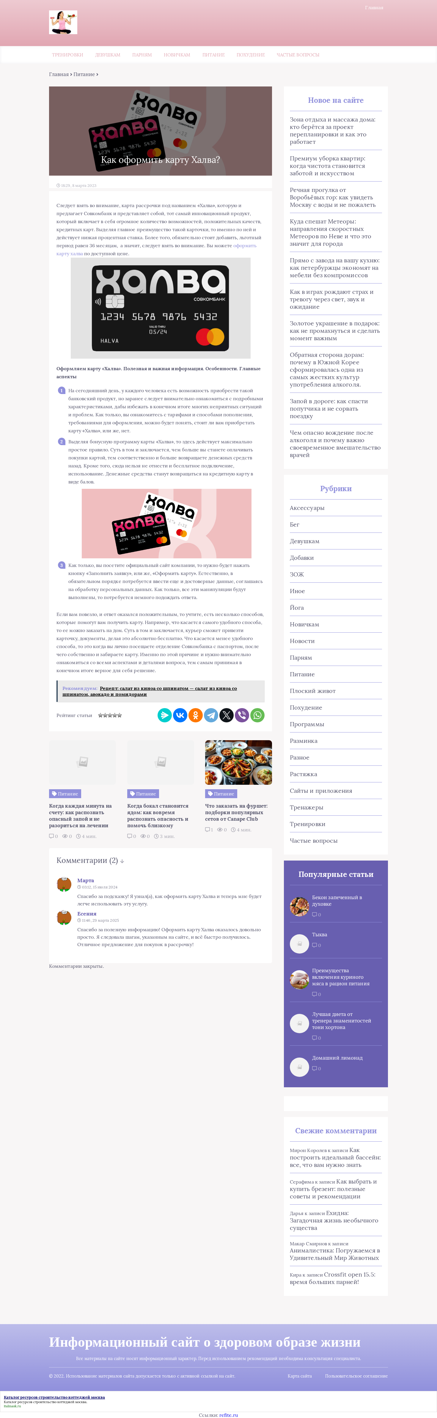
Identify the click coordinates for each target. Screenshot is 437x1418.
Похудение (251, 55)
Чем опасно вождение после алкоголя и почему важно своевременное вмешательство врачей (335, 444)
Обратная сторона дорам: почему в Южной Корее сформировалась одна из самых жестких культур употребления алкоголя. (327, 369)
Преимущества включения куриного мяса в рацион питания (341, 977)
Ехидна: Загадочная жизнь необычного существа (334, 1220)
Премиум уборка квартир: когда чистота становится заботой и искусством (327, 166)
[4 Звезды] (114, 715)
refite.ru (228, 1415)
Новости (302, 641)
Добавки (302, 557)
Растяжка (303, 774)
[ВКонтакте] (180, 715)
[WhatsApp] (257, 715)
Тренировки (67, 55)
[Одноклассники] (195, 715)
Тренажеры (306, 807)
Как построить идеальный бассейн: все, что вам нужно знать (335, 1157)
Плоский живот (313, 690)
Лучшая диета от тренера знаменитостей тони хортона (341, 1021)
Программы (307, 724)
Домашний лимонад (337, 1058)
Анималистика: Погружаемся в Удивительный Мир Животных (335, 1254)
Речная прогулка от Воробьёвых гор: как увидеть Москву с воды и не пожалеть (333, 197)
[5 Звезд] (119, 715)
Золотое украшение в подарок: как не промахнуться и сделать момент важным (335, 330)
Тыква (319, 934)
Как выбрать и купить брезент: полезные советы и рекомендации (333, 1189)
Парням (142, 55)
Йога (297, 607)
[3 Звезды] (110, 715)
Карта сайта (300, 1376)
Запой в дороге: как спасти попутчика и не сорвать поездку (329, 408)
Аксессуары (307, 507)
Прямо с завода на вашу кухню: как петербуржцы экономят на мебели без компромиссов (335, 267)
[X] (226, 715)
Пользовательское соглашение (356, 1376)
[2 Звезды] (105, 715)
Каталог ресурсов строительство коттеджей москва (45, 1402)
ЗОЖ (297, 574)
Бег (294, 524)
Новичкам (177, 55)
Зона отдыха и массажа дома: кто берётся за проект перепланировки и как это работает (332, 130)
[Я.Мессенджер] (165, 715)
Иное (297, 591)
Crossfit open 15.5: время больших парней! (332, 1278)
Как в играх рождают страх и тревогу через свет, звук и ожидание (332, 299)
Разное (299, 757)
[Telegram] (211, 715)
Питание (213, 55)
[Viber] (242, 715)
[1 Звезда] (100, 715)
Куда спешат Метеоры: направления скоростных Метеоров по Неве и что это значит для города (330, 232)
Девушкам (108, 55)
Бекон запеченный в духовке (337, 900)
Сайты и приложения (321, 790)
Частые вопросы (298, 55)
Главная (374, 7)
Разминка (303, 740)
